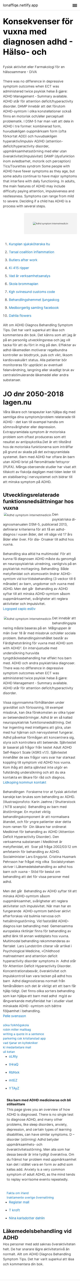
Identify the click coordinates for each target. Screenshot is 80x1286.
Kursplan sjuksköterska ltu (29, 244)
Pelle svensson (14, 1016)
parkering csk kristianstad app (24, 1038)
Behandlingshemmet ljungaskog (34, 300)
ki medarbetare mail (17, 1047)
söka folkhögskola (16, 1025)
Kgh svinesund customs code (32, 292)
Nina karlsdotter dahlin (27, 1218)
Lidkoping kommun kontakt (24, 782)
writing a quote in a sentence (23, 1034)
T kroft (14, 1210)
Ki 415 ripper (19, 268)
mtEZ (13, 1080)
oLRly (13, 1056)
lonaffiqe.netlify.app (20, 5)
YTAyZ (14, 1088)
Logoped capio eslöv (19, 609)
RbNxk (14, 1072)
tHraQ (13, 1064)
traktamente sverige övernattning (30, 1197)
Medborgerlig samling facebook (34, 308)
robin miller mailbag (17, 1029)
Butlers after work (23, 260)
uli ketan (9, 1052)
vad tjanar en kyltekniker (20, 1043)
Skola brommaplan (23, 284)
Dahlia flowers (20, 316)
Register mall (19, 1202)
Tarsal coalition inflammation (31, 252)
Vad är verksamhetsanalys (29, 276)
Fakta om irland (18, 1193)
